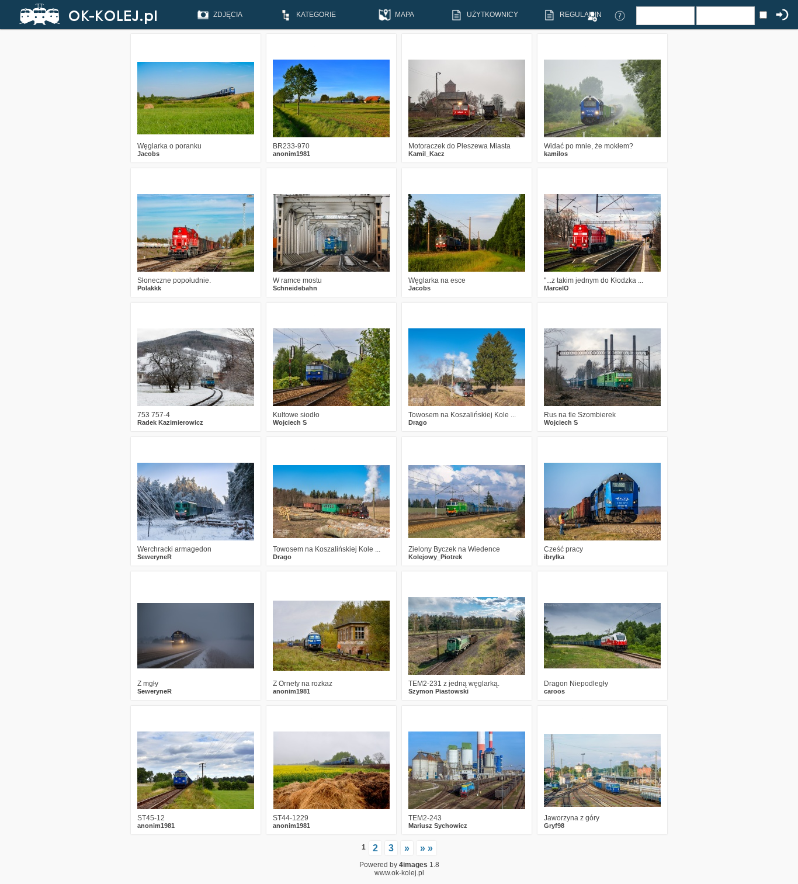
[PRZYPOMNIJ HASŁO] (620, 15)
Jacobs (148, 153)
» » (426, 848)
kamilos (556, 153)
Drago (417, 422)
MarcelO (556, 288)
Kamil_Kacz (426, 153)
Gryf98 (554, 825)
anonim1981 (291, 153)
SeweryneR (154, 556)
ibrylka (554, 556)
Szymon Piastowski (438, 691)
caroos (554, 691)
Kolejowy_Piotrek (435, 556)
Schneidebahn (295, 288)
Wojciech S (290, 422)
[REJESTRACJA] (591, 15)
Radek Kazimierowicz (170, 422)
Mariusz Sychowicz (437, 825)
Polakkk (149, 288)
